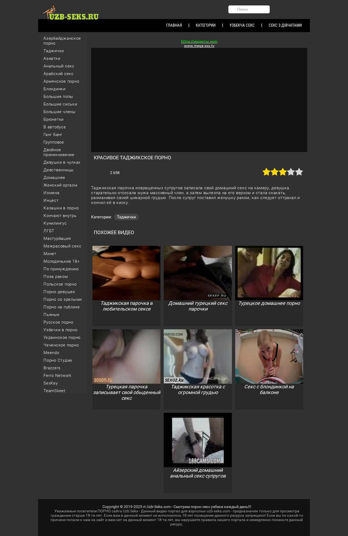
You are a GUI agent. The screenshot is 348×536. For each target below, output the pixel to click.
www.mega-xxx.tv (199, 46)
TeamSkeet (55, 390)
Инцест (51, 200)
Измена (52, 192)
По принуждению (61, 269)
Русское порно (58, 322)
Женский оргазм (60, 185)
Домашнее (54, 177)
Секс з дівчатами (285, 25)
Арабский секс (59, 73)
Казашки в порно (61, 208)
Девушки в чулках (62, 162)
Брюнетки (54, 119)
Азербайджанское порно (62, 41)
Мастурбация (57, 238)
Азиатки (52, 58)
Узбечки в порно (60, 329)
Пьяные (52, 314)
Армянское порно (61, 81)
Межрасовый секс (62, 246)
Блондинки (55, 88)
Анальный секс (59, 66)
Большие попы (58, 96)
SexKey (51, 383)
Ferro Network (58, 375)
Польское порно (60, 284)
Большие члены (60, 111)
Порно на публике (62, 307)
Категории (206, 25)
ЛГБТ (49, 230)
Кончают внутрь (60, 215)
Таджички (54, 50)
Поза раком (56, 276)
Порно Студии (58, 360)
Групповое (54, 142)
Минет (50, 253)
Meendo (51, 352)
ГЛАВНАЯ (174, 25)
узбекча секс (242, 25)
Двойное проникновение (59, 152)
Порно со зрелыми (63, 299)
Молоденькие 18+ (61, 261)
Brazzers (52, 367)
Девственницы (59, 170)
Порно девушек (59, 291)
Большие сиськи (60, 104)
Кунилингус (55, 223)
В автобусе (55, 127)
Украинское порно (62, 337)
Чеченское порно (61, 345)
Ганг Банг (53, 134)
